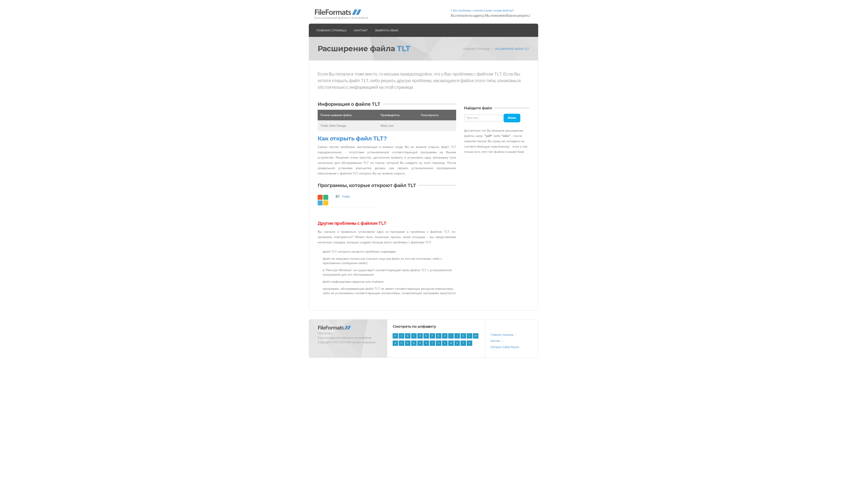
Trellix (346, 196)
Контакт (361, 30)
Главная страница (331, 30)
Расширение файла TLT (512, 49)
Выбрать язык (386, 30)
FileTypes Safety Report (505, 347)
